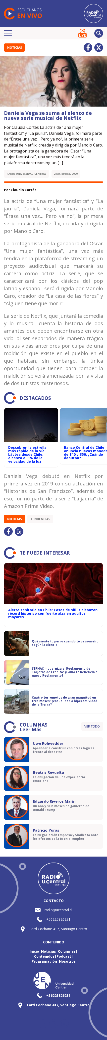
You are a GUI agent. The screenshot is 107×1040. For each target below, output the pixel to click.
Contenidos (44, 956)
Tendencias (40, 519)
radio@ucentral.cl (58, 909)
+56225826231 (58, 919)
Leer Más (31, 729)
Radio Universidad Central (26, 173)
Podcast (63, 956)
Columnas (67, 951)
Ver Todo (92, 726)
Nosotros (67, 961)
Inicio (34, 951)
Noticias (14, 47)
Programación (44, 961)
